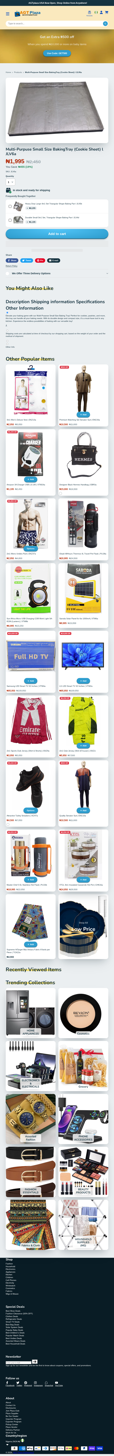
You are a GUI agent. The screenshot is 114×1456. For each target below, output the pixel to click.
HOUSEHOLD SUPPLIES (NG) (83, 1225)
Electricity (10, 1283)
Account (101, 14)
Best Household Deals (15, 1344)
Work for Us (11, 1433)
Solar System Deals (14, 1327)
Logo (27, 14)
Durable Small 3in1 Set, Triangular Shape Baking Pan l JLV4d (52, 217)
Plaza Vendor (11, 1427)
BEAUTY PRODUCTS (83, 1172)
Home (8, 72)
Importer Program (13, 1419)
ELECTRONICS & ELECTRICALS (31, 1066)
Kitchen (9, 1274)
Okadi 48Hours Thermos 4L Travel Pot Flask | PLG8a (83, 529)
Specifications (90, 302)
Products (18, 72)
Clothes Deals (12, 1316)
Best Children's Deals (15, 1333)
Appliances (10, 1272)
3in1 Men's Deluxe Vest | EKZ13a (31, 395)
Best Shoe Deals (13, 1311)
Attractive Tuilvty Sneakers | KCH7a (31, 793)
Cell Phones (11, 1280)
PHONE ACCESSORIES (83, 1119)
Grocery (83, 1066)
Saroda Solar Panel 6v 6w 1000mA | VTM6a (83, 595)
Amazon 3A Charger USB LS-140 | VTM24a (31, 462)
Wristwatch (10, 1285)
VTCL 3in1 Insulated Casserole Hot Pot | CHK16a (83, 860)
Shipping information (53, 302)
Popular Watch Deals (15, 1335)
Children (9, 1277)
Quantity (10, 176)
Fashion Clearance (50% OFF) (19, 1313)
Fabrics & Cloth (31, 1225)
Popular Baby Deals (14, 1330)
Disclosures (11, 1408)
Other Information (25, 308)
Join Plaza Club (12, 1411)
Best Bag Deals (12, 1324)
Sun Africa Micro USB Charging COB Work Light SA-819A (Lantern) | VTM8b (31, 595)
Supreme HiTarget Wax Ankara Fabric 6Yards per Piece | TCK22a (31, 926)
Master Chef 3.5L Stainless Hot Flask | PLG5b (31, 860)
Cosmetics (83, 1013)
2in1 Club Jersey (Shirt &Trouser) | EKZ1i (83, 726)
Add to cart (57, 234)
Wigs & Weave (12, 1294)
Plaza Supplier (12, 1413)
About (8, 1402)
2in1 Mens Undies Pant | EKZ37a (31, 529)
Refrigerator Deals (14, 1319)
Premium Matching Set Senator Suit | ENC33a (83, 395)
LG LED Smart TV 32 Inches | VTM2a (83, 662)
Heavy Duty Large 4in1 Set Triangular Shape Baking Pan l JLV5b (53, 204)
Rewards (89, 15)
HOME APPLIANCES (31, 1013)
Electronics (10, 1269)
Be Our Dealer (12, 1416)
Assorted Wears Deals (15, 1341)
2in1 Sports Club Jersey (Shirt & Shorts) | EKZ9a (31, 726)
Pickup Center (12, 1424)
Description (18, 302)
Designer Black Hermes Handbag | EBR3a (83, 462)
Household (10, 1266)
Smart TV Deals (13, 1322)
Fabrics (9, 1291)
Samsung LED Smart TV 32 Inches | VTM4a (31, 662)
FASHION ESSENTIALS (31, 1172)
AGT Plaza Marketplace (23, 1452)
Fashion (9, 1264)
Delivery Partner (13, 1430)
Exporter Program (13, 1421)
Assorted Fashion (31, 1119)
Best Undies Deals (14, 1338)
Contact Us (10, 1405)
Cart (106, 14)
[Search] (105, 23)
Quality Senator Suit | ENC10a (83, 793)
